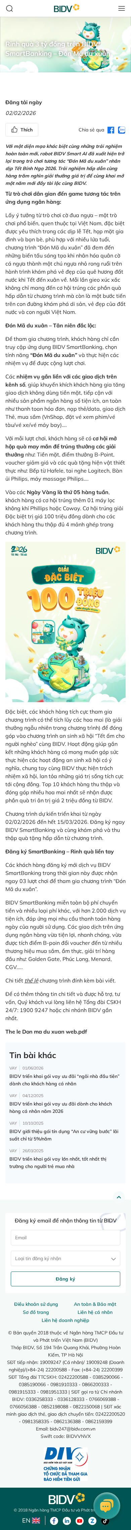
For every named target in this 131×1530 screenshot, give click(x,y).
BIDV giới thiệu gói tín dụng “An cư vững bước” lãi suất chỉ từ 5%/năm (63, 1135)
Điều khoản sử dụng (36, 1304)
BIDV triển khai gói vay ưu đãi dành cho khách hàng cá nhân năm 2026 (60, 1107)
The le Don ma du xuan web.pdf (46, 1031)
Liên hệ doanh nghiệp (65, 1320)
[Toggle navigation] (122, 8)
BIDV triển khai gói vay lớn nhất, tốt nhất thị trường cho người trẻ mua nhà (57, 1162)
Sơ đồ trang (36, 1312)
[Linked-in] (67, 1520)
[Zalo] (92, 1520)
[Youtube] (80, 1520)
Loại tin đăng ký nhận (38, 1258)
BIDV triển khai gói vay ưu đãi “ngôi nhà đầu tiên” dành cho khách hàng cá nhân (64, 1080)
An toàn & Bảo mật (95, 1304)
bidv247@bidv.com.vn (72, 1429)
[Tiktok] (105, 1520)
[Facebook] (54, 1520)
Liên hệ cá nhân (95, 1312)
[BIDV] (65, 1498)
